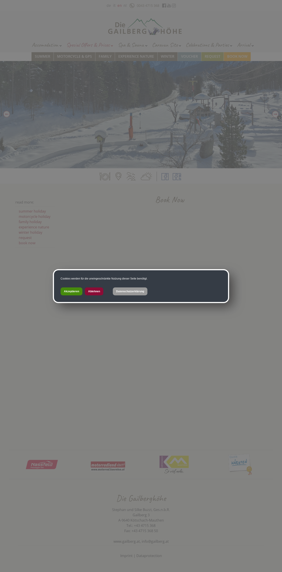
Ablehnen (94, 291)
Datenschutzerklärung (130, 291)
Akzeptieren (71, 291)
